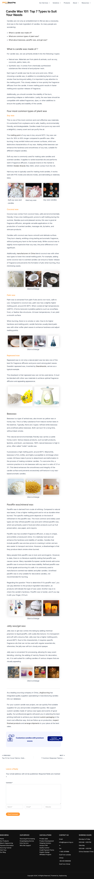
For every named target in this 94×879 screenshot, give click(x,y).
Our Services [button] (43, 3)
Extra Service (24, 843)
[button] (49, 3)
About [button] (75, 3)
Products (67, 3)
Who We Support (25, 845)
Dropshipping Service (27, 841)
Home (2, 839)
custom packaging (47, 717)
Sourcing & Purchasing (27, 839)
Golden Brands (20, 166)
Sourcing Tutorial (5, 848)
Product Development (46, 841)
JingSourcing (44, 693)
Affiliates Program (45, 854)
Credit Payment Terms (46, 850)
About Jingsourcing (6, 843)
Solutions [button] (56, 3)
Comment (9, 782)
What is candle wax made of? (20, 33)
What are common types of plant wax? (24, 36)
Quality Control (44, 848)
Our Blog (3, 852)
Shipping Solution (45, 843)
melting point (15, 135)
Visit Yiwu (3, 850)
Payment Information (7, 845)
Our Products (4, 841)
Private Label (43, 839)
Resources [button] (85, 3)
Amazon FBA (43, 845)
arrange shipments (32, 723)
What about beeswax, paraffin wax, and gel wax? (28, 40)
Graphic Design (44, 852)
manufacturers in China (26, 253)
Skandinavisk (41, 366)
